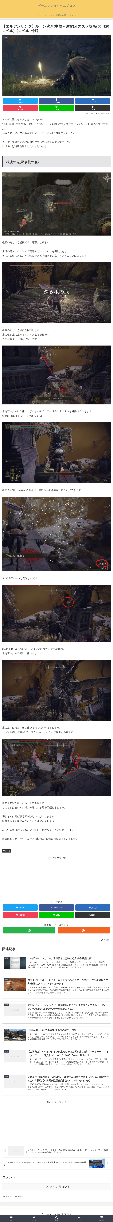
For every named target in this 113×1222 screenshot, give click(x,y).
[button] (104, 623)
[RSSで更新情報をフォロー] (84, 930)
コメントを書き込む (56, 1187)
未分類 (7, 850)
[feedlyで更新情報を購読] (29, 930)
